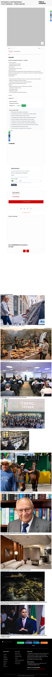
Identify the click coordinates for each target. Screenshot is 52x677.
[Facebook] (26, 134)
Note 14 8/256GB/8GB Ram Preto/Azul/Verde (18, 245)
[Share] (26, 140)
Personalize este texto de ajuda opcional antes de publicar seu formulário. (21, 182)
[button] (21, 643)
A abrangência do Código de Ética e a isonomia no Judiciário (14, 533)
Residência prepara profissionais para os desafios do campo (14, 429)
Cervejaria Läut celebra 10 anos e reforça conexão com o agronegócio (17, 492)
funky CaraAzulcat (15, 192)
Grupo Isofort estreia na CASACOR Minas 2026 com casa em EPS (15, 570)
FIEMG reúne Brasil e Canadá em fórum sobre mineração (13, 397)
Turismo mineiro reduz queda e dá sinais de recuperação (14, 360)
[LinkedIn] (26, 137)
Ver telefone (18, 105)
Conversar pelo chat (26, 201)
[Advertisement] (8, 263)
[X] (26, 135)
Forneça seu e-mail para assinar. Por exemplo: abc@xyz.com (19, 177)
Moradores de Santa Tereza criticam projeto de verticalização (15, 451)
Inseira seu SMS (14, 178)
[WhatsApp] (26, 132)
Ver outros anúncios (15, 196)
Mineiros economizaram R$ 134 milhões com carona (13, 325)
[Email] (26, 139)
